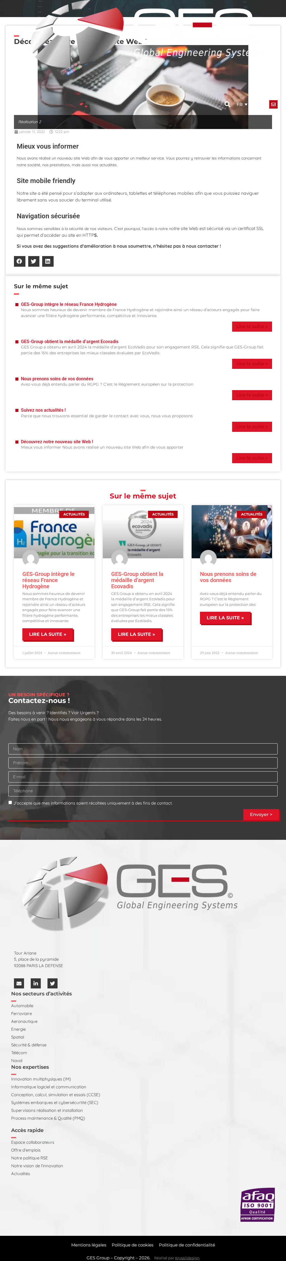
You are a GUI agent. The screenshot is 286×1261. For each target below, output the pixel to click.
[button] (227, 104)
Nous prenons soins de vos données (57, 378)
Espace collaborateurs (32, 1142)
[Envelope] (19, 983)
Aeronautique (24, 1021)
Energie (18, 1029)
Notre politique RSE (29, 1158)
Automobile (22, 1005)
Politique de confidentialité (187, 1245)
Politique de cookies (132, 1245)
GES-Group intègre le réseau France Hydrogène (69, 304)
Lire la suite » (252, 326)
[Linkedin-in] (36, 983)
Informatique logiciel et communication (48, 1086)
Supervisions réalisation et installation (47, 1110)
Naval (16, 1060)
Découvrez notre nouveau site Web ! (57, 441)
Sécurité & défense (28, 1044)
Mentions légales (88, 1245)
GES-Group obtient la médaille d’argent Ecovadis (69, 341)
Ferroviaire (21, 1013)
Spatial (17, 1037)
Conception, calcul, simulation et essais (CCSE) (55, 1094)
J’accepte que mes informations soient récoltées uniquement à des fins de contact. (93, 803)
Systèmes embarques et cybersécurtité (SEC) (54, 1102)
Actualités (20, 1173)
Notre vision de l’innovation (37, 1165)
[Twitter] (52, 983)
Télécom (19, 1052)
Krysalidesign (187, 1258)
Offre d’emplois (25, 1150)
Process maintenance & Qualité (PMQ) (48, 1118)
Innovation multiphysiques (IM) (41, 1079)
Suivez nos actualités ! (43, 410)
